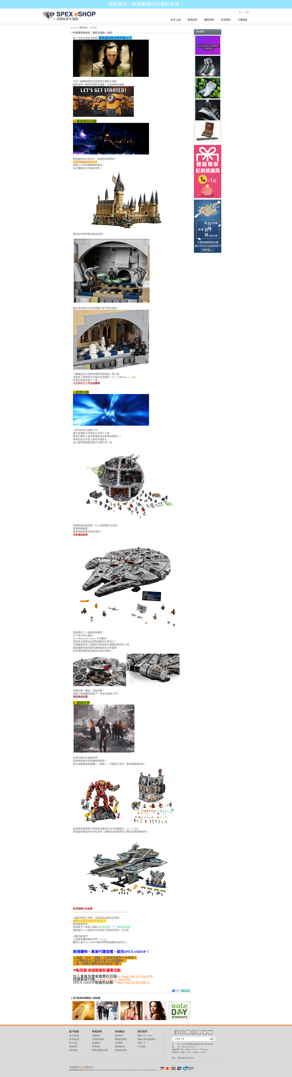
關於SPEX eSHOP (145, 1035)
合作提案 (142, 1046)
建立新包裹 (287, 930)
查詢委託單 (287, 943)
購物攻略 (209, 20)
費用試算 (96, 1046)
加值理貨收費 (98, 1039)
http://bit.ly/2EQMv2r (133, 982)
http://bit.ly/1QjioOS (137, 976)
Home (75, 27)
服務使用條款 (121, 1039)
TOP (287, 965)
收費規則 (96, 1035)
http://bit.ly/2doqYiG (115, 979)
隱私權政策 (120, 1046)
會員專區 (119, 1035)
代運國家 (242, 20)
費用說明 (192, 20)
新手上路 (176, 20)
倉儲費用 (96, 1043)
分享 (177, 991)
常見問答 (226, 20)
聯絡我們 (73, 1046)
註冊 (247, 12)
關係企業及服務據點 (146, 1039)
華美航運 (82, 1067)
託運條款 (119, 1043)
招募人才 (142, 1043)
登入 (241, 12)
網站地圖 (73, 1050)
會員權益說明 (121, 1050)
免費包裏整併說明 (100, 1050)
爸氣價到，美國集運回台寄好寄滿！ (146, 4)
